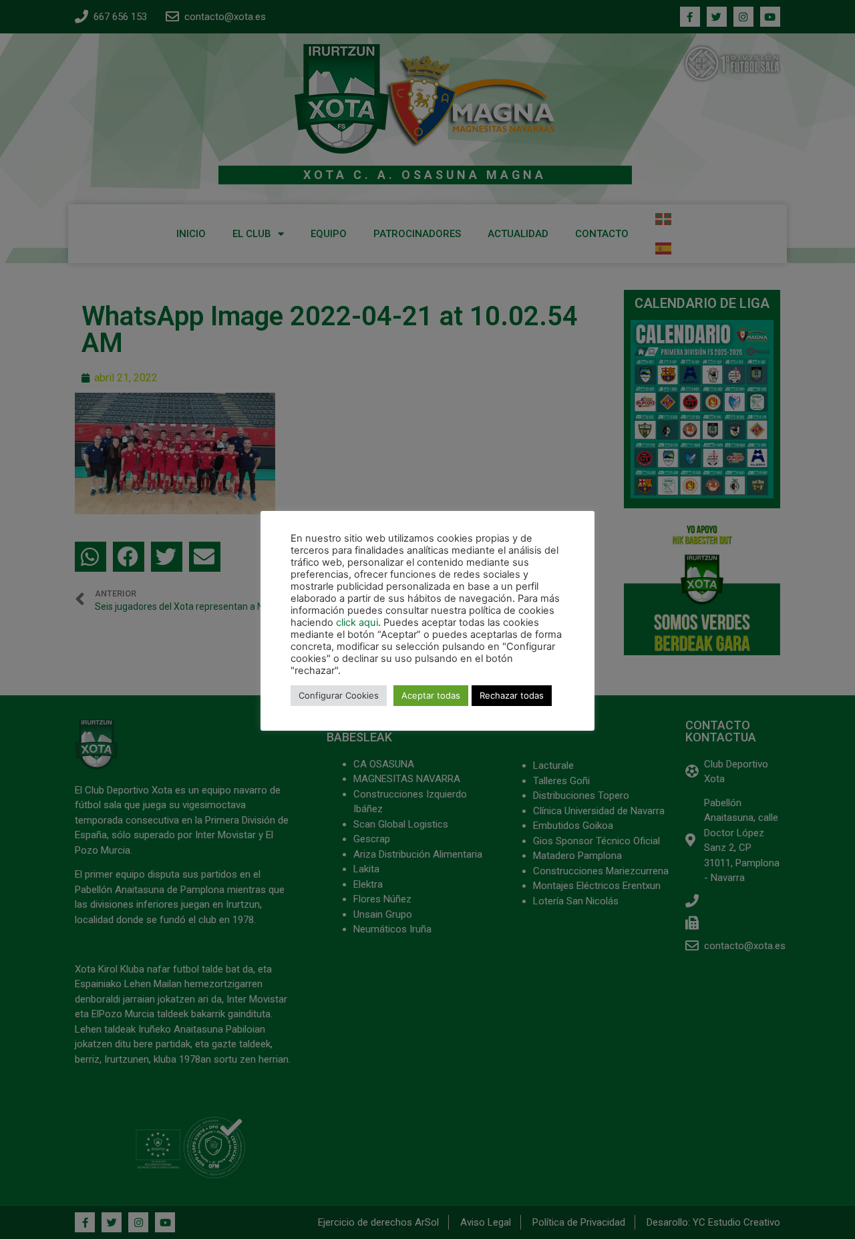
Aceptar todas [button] (430, 695)
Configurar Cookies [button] (339, 695)
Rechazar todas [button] (512, 695)
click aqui (357, 622)
